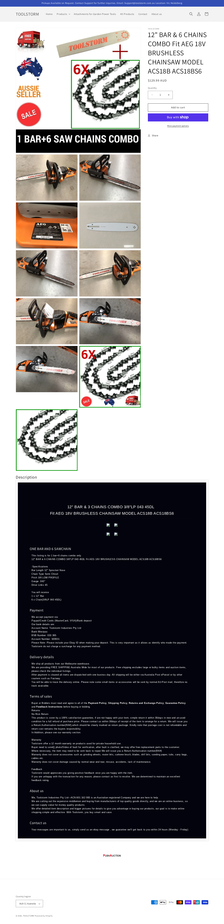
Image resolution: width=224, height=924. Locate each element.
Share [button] (155, 135)
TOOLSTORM (29, 916)
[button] (63, 14)
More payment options (178, 125)
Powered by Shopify (44, 916)
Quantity (152, 87)
